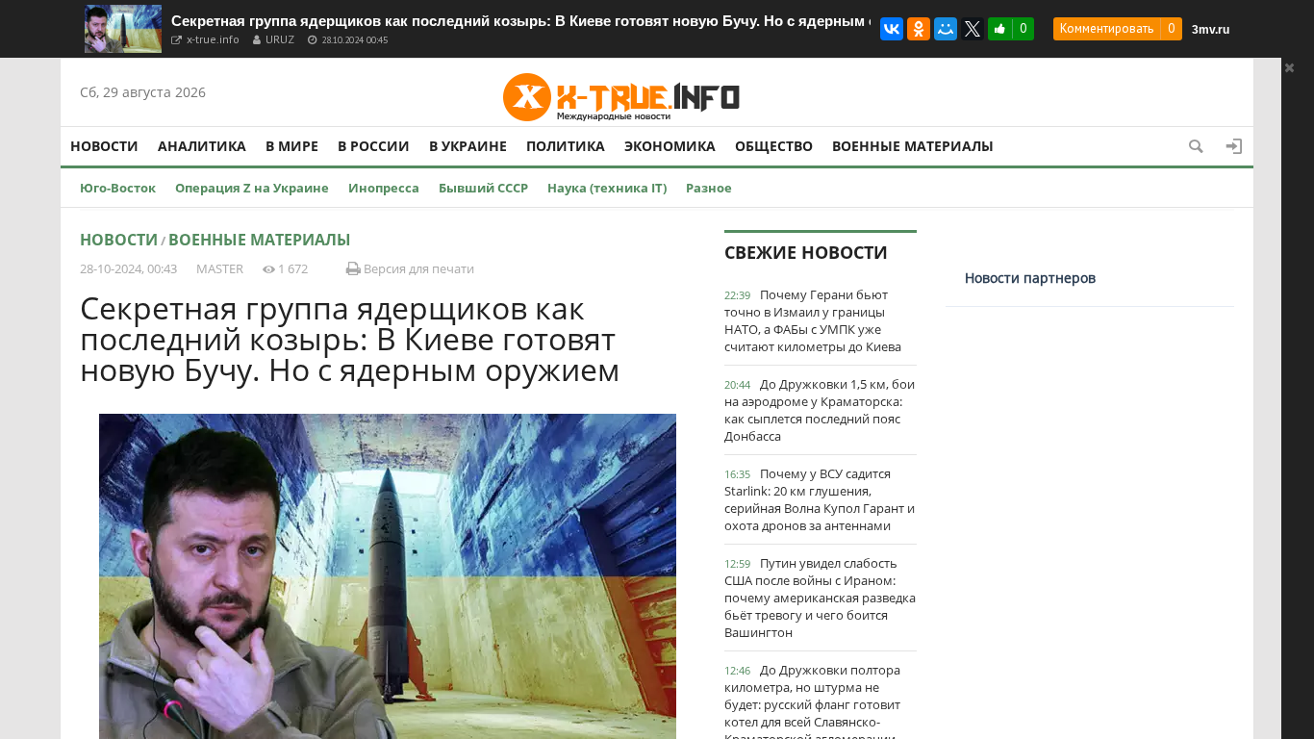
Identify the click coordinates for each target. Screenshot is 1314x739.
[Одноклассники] (918, 28)
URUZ (279, 39)
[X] (972, 28)
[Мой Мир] (945, 28)
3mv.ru (1210, 30)
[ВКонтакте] (891, 28)
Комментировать (1106, 28)
